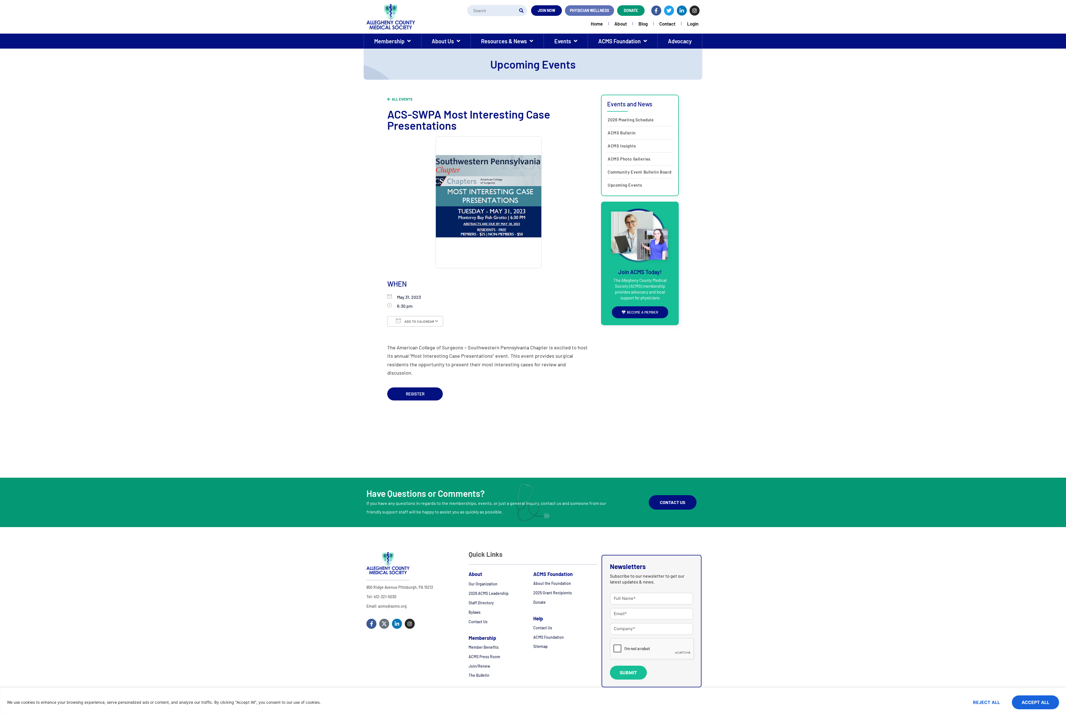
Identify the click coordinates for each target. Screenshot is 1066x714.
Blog (643, 23)
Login (692, 23)
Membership (389, 41)
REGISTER (415, 393)
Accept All (1035, 702)
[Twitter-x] (384, 624)
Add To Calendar (419, 321)
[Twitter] (669, 11)
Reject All (986, 702)
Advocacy (680, 41)
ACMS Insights (622, 145)
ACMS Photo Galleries (629, 158)
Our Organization (483, 584)
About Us (443, 41)
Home (597, 23)
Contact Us (478, 621)
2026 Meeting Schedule (631, 119)
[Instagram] (695, 11)
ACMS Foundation (619, 41)
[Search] (521, 10)
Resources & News (504, 41)
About (620, 23)
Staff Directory (481, 602)
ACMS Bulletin (622, 132)
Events (562, 41)
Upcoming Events (625, 184)
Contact (667, 23)
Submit (628, 672)
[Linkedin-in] (682, 11)
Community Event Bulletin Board (640, 171)
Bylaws (475, 612)
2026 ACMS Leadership (489, 593)
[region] (533, 701)
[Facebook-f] (656, 11)
